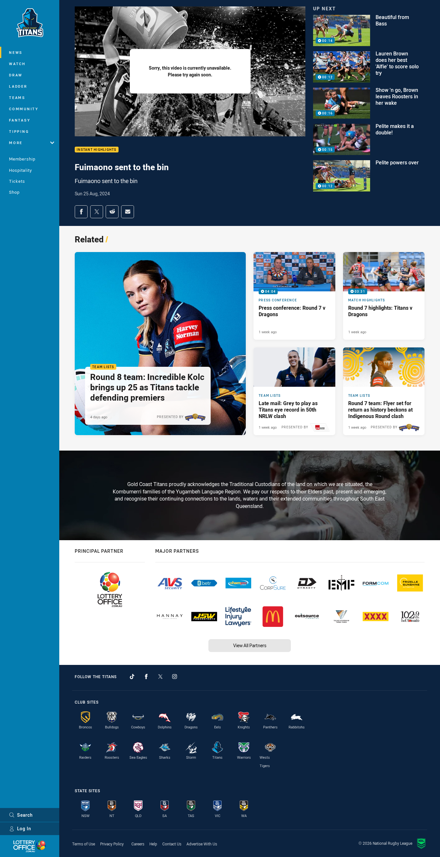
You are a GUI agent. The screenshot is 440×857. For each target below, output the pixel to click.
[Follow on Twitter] (160, 676)
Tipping (19, 131)
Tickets (17, 181)
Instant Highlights (97, 150)
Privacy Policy (112, 843)
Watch (17, 63)
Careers (137, 843)
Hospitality (20, 170)
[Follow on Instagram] (174, 676)
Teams (17, 97)
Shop (14, 192)
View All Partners (249, 645)
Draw (16, 75)
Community (24, 108)
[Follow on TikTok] (132, 676)
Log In (24, 828)
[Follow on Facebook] (146, 676)
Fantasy (19, 120)
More (16, 142)
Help (153, 843)
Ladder (18, 86)
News (16, 52)
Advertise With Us (202, 843)
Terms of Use (83, 843)
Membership (22, 159)
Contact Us (171, 843)
